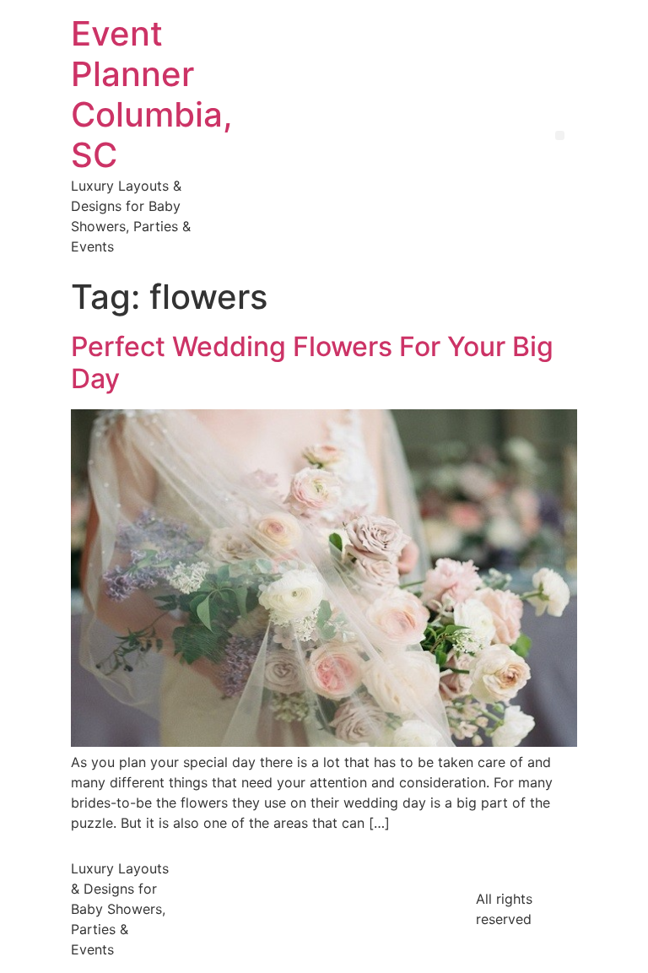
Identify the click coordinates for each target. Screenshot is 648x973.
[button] (559, 135)
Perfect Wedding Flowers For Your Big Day (312, 362)
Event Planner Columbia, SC (152, 94)
